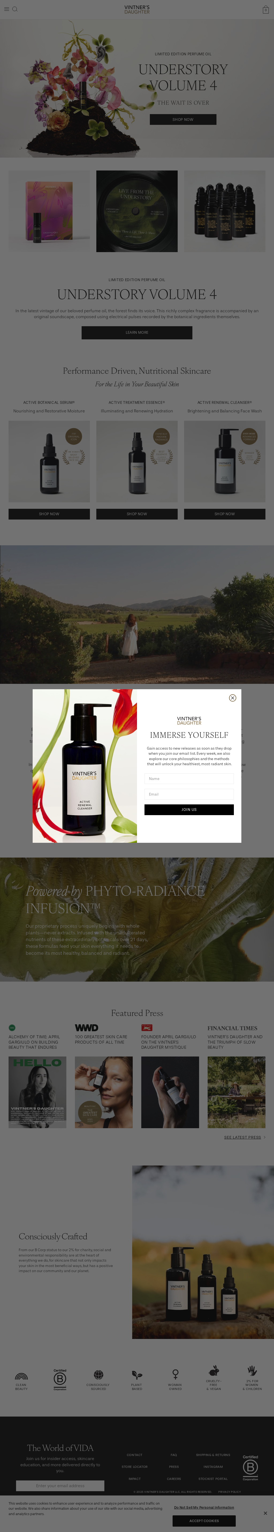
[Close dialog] (232, 698)
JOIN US (189, 809)
